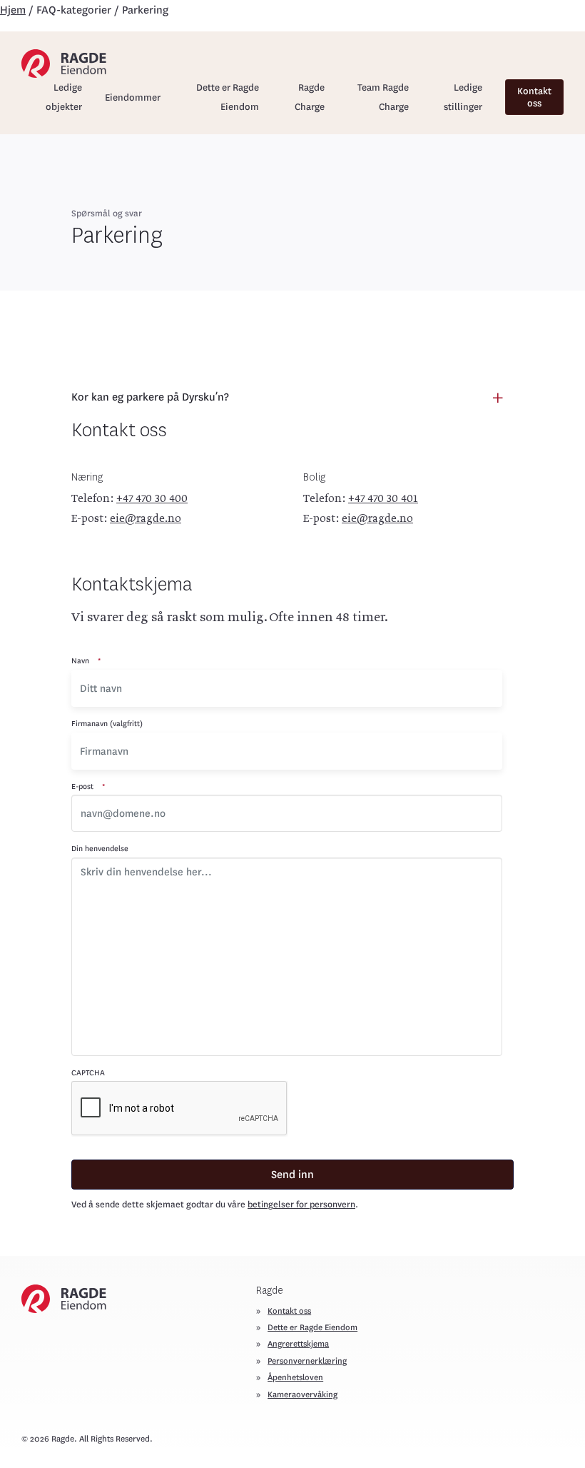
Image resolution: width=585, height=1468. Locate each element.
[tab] (292, 397)
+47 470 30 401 (383, 499)
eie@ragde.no (145, 519)
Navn (86, 660)
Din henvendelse (99, 848)
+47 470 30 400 (152, 499)
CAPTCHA (88, 1072)
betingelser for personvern (301, 1204)
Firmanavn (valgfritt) (107, 723)
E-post (88, 786)
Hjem (13, 10)
